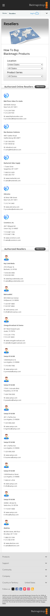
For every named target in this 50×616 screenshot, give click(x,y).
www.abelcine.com (12, 543)
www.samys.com (11, 369)
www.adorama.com (12, 207)
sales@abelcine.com (12, 546)
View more (40, 87)
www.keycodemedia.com (14, 279)
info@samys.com (11, 486)
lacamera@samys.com (13, 457)
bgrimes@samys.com (12, 429)
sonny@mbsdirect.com (13, 150)
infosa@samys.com (12, 515)
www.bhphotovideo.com (14, 116)
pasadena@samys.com (13, 400)
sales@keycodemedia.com (14, 281)
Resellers (12, 13)
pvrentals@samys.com (13, 372)
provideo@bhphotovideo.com (15, 119)
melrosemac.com (12, 310)
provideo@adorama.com (14, 209)
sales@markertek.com (13, 181)
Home (4, 13)
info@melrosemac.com (13, 312)
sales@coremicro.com (13, 240)
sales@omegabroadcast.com (15, 343)
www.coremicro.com (13, 238)
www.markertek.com (13, 178)
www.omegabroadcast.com (15, 341)
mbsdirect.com (11, 147)
